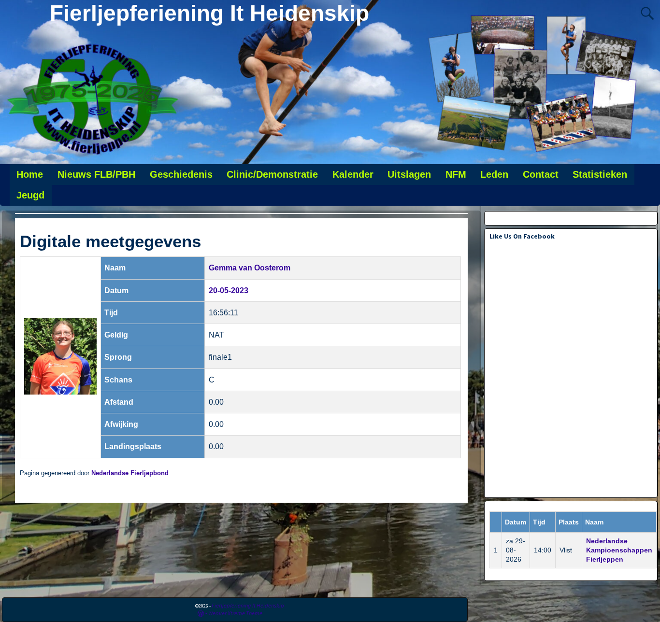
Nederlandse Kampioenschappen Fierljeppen (619, 550)
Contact (541, 174)
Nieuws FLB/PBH (96, 174)
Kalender (352, 174)
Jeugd (30, 195)
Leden (494, 174)
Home (29, 174)
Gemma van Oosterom (249, 268)
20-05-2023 (228, 290)
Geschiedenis (181, 174)
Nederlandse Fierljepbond (130, 473)
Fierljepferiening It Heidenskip (209, 13)
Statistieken (600, 174)
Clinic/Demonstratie (272, 174)
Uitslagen (409, 174)
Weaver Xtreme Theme (235, 613)
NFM (455, 174)
